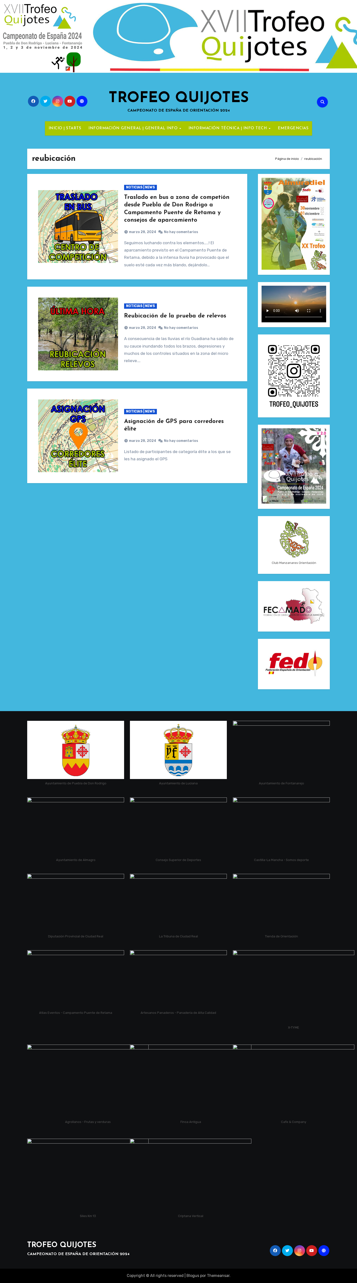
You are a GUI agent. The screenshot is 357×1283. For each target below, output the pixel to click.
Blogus (193, 1275)
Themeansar (218, 1275)
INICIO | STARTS (65, 128)
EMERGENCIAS (293, 128)
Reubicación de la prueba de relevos (175, 316)
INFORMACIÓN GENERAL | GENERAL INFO (133, 128)
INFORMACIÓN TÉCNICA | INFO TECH (228, 128)
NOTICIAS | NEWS (140, 187)
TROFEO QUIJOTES (179, 98)
